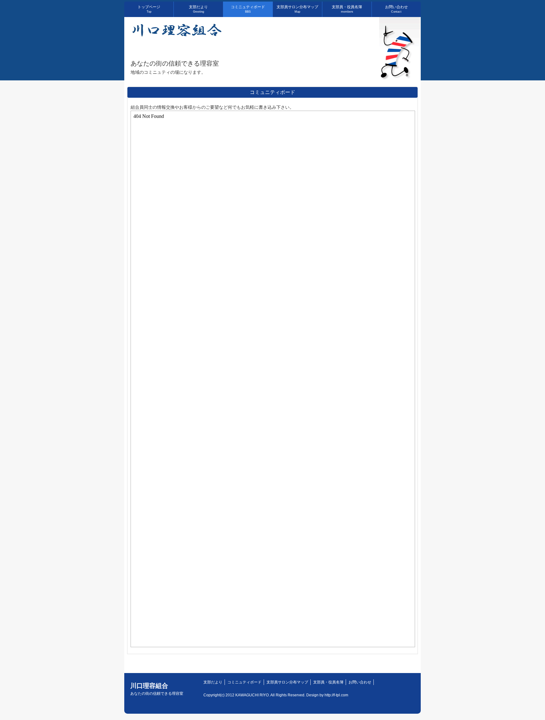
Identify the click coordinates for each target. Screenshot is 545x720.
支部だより (198, 9)
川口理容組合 (156, 689)
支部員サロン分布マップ (297, 9)
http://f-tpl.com (336, 695)
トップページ (149, 9)
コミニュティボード (248, 9)
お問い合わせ (396, 9)
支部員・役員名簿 (347, 9)
